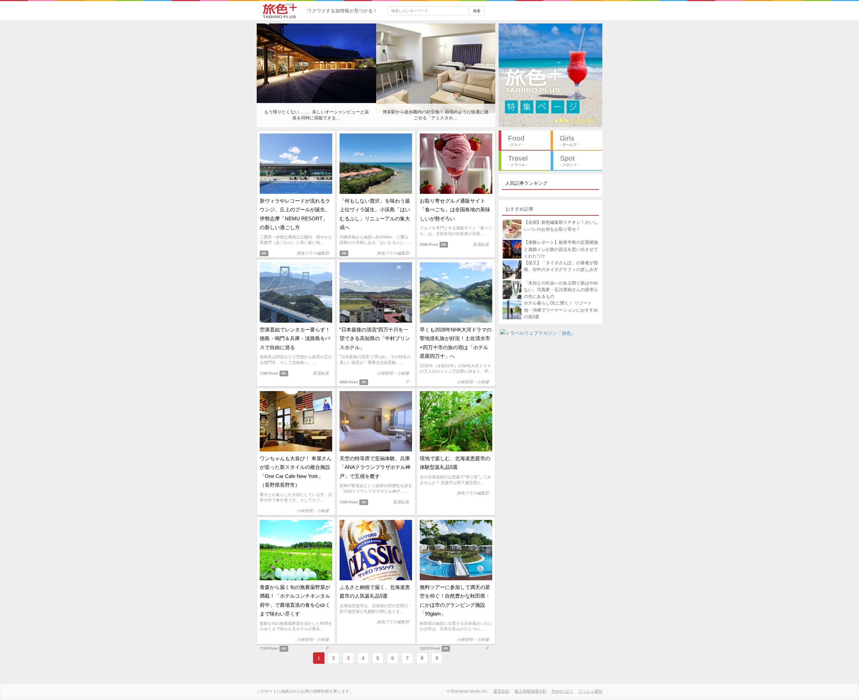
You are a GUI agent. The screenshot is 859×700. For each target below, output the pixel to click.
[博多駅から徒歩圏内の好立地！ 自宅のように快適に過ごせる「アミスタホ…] (436, 67)
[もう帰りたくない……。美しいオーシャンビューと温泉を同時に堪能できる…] (316, 62)
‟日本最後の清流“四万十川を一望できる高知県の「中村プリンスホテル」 (375, 338)
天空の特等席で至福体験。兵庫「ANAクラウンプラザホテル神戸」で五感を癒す (375, 467)
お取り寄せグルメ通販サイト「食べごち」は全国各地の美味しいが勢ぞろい (455, 209)
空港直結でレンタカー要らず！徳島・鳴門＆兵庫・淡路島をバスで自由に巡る (295, 338)
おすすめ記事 (519, 209)
